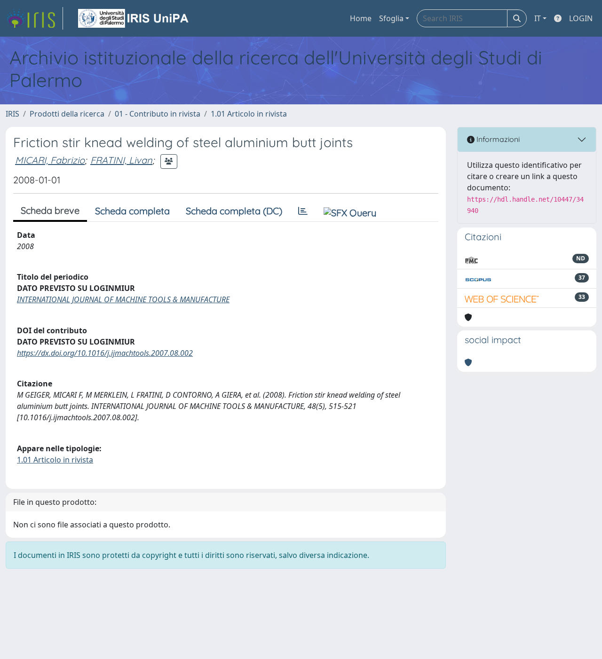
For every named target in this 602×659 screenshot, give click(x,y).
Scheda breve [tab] (50, 210)
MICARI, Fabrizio (50, 160)
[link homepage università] (134, 18)
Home (361, 18)
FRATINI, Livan (121, 160)
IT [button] (537, 18)
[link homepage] (34, 18)
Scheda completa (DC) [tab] (234, 211)
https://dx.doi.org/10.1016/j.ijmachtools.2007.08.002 (105, 353)
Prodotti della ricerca (67, 114)
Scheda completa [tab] (132, 211)
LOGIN (581, 18)
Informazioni (497, 139)
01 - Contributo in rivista (157, 114)
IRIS (12, 114)
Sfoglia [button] (391, 18)
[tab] (303, 211)
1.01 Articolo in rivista (249, 114)
